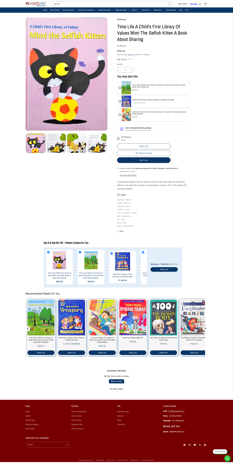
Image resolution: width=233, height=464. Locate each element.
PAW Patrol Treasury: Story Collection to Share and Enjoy (71, 339)
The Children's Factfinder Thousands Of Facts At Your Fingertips (194, 339)
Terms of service (123, 460)
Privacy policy (111, 460)
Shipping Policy (77, 424)
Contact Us (121, 424)
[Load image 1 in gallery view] (35, 143)
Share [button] (122, 231)
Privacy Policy (76, 416)
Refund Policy (76, 420)
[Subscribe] (66, 444)
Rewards (193, 4)
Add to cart (164, 269)
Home (27, 412)
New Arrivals (30, 429)
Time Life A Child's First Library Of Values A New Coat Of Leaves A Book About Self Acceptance (40, 340)
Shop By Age (30, 420)
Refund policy (100, 460)
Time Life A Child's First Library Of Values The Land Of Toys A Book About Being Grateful (102, 340)
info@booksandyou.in (176, 411)
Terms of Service (77, 429)
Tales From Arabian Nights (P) (133, 338)
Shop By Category (32, 424)
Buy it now (144, 160)
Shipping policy (135, 460)
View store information (128, 175)
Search (28, 416)
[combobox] (112, 4)
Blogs (119, 420)
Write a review (116, 381)
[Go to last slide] (27, 328)
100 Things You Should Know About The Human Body (163, 339)
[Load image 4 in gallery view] (97, 143)
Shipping (131, 54)
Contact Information (78, 412)
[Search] (169, 4)
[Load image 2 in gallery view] (56, 143)
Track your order (123, 412)
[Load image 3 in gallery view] (76, 143)
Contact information (148, 460)
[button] (69, 9)
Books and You (88, 460)
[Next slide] (205, 328)
